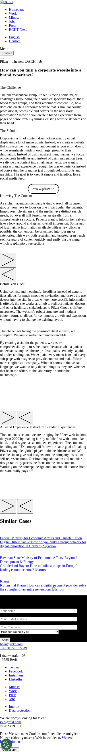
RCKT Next (18, 29)
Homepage (16, 9)
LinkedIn (15, 679)
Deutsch (15, 41)
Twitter (14, 667)
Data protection (20, 710)
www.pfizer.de (43, 189)
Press (12, 25)
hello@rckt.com (11, 644)
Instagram (16, 675)
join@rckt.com (10, 722)
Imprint (14, 706)
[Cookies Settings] (6, 744)
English (14, 37)
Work (13, 13)
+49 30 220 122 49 (13, 648)
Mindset (14, 17)
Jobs (12, 21)
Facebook (16, 671)
